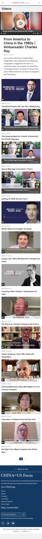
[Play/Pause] (1, 33)
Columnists (4, 499)
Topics (3, 491)
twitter (8, 523)
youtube (13, 523)
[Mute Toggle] (38, 33)
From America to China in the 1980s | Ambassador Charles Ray (20, 45)
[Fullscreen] (40, 33)
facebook (3, 523)
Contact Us (25, 531)
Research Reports (6, 501)
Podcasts (4, 496)
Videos (3, 493)
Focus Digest (5, 504)
